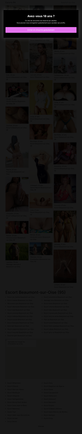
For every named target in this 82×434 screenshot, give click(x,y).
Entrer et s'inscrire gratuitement (41, 30)
